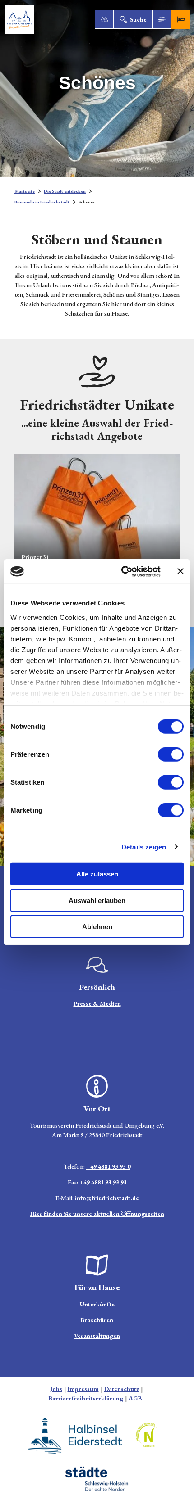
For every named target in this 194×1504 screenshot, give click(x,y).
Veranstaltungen (97, 1336)
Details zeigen (143, 846)
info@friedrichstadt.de (106, 1198)
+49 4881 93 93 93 (103, 1182)
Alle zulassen (97, 874)
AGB (135, 1398)
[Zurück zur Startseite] (19, 19)
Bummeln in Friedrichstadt (41, 202)
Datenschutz (121, 1389)
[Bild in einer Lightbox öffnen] (97, 964)
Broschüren (97, 1320)
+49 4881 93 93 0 (108, 1166)
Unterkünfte (97, 1304)
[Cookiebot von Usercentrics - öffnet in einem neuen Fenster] (122, 571)
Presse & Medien (97, 1003)
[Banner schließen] (180, 571)
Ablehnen (97, 926)
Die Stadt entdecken (65, 191)
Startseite (24, 191)
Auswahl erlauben (97, 900)
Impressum (83, 1389)
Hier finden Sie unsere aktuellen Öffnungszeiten (97, 1214)
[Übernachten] (180, 19)
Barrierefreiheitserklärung (86, 1398)
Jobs (56, 1389)
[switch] (171, 754)
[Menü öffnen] (161, 19)
